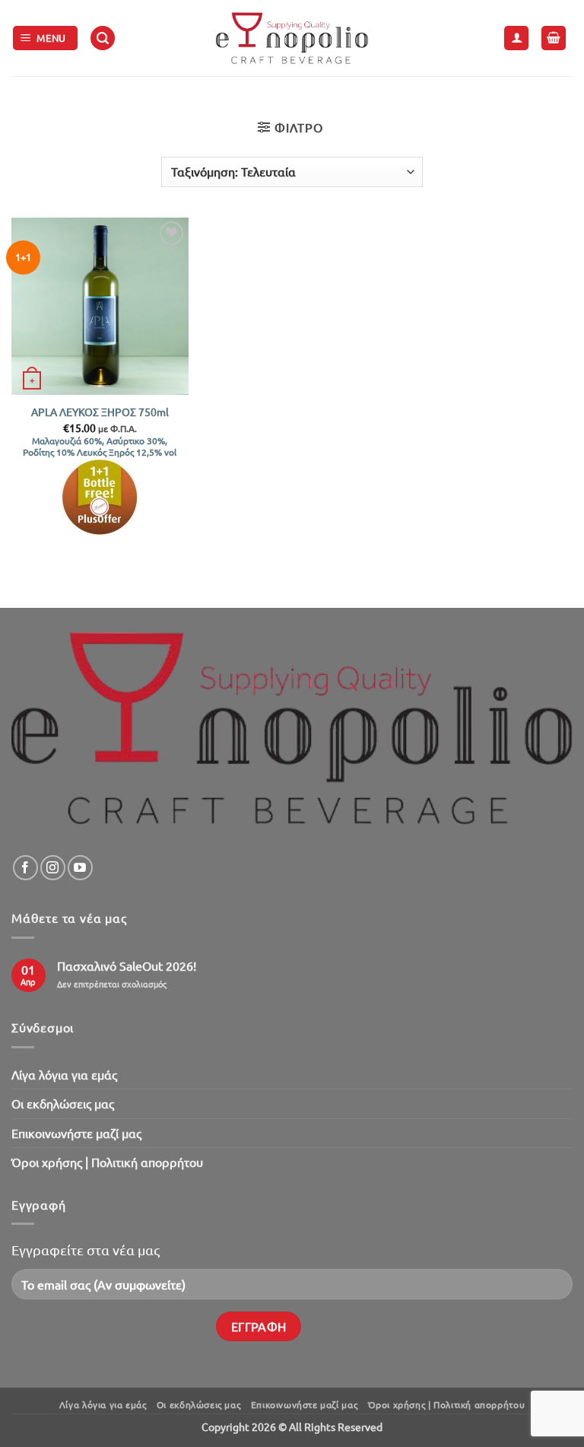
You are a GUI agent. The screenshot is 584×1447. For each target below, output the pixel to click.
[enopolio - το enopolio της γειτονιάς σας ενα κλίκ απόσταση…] (292, 38)
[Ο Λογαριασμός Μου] (516, 38)
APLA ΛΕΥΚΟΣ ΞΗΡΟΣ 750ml (100, 411)
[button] (45, 38)
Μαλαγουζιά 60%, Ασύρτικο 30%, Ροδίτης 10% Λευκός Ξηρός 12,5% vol (99, 446)
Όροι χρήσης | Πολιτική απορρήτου (107, 1161)
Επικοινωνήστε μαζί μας (76, 1132)
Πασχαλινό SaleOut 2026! (126, 966)
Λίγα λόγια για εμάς (64, 1074)
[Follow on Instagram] (52, 867)
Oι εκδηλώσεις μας (62, 1103)
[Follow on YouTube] (80, 867)
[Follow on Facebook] (25, 867)
